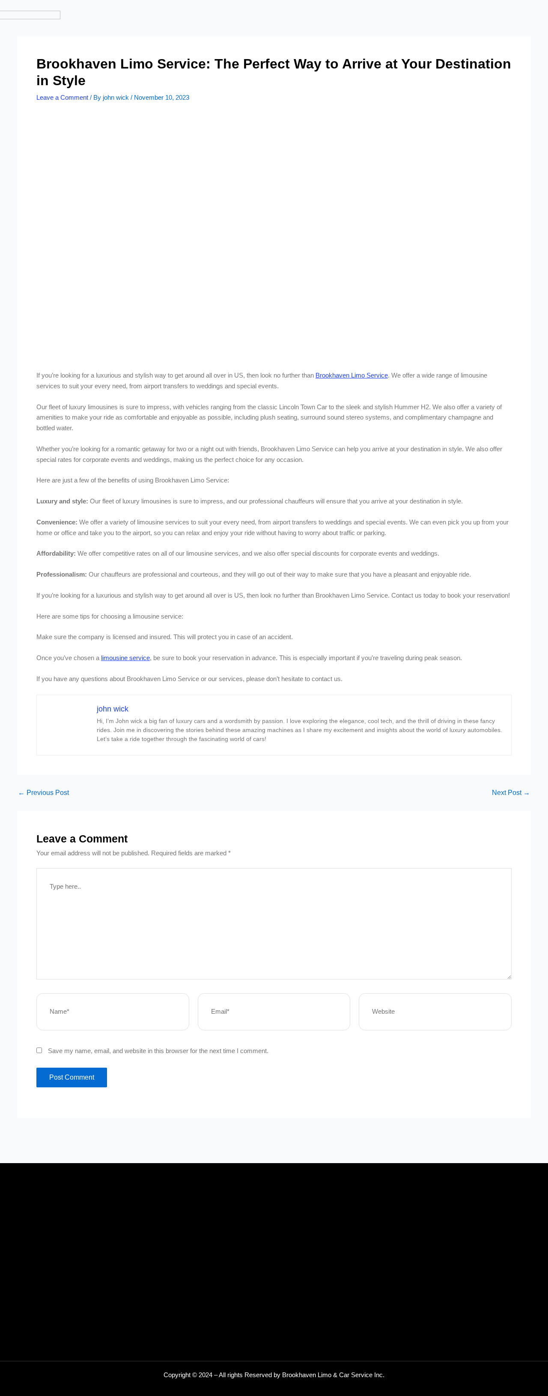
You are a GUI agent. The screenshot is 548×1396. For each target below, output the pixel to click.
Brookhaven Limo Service (352, 375)
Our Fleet (416, 20)
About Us (336, 20)
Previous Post (43, 792)
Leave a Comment (62, 97)
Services (376, 20)
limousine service (125, 657)
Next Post (511, 792)
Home (300, 20)
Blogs (452, 20)
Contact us (490, 20)
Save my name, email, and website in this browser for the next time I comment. (158, 1050)
